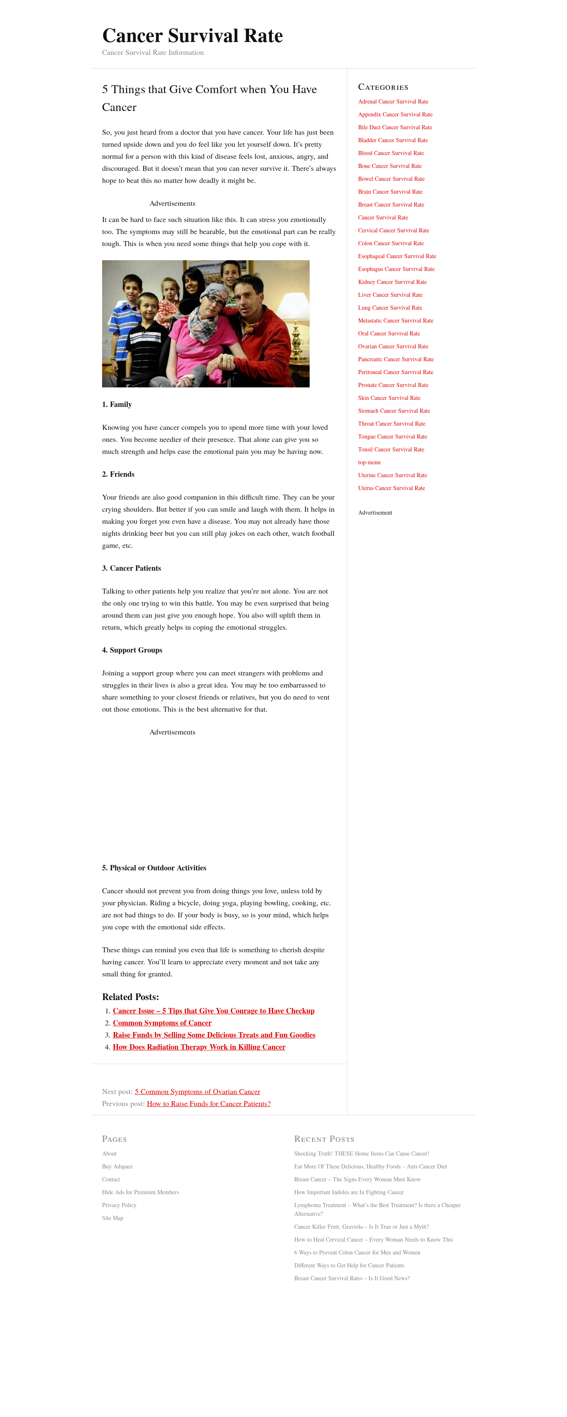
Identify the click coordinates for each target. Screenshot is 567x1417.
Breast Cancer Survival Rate (391, 204)
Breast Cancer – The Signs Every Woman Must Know (357, 1179)
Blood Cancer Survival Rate (391, 153)
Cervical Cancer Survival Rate (393, 230)
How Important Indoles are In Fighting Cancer (349, 1192)
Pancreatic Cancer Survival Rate (396, 359)
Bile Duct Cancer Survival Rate (395, 127)
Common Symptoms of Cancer (162, 1022)
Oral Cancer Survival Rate (389, 333)
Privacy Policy (119, 1205)
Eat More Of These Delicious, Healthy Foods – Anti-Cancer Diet (370, 1166)
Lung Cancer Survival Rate (390, 307)
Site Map (112, 1218)
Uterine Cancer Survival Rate (392, 475)
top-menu (369, 462)
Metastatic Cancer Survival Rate (395, 320)
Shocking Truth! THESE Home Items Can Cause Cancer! (362, 1153)
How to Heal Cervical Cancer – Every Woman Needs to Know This (373, 1239)
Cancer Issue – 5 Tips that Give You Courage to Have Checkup (214, 1010)
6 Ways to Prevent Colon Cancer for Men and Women (357, 1252)
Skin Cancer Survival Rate (389, 398)
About (109, 1153)
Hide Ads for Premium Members (140, 1192)
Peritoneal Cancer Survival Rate (395, 372)
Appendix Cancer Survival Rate (395, 114)
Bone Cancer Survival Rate (390, 166)
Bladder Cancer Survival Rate (393, 140)
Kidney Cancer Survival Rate (392, 282)
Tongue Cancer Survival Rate (392, 436)
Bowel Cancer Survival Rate (391, 178)
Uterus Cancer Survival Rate (391, 488)
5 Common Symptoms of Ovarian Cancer (197, 1091)
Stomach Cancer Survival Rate (394, 410)
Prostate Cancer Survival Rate (393, 385)
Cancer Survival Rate (383, 217)
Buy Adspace (117, 1166)
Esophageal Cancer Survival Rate (397, 256)
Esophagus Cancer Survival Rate (396, 269)
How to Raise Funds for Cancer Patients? (209, 1103)
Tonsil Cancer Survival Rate (391, 449)
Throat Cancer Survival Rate (391, 423)
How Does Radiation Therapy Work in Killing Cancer (199, 1046)
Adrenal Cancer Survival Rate (393, 101)
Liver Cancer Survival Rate (390, 294)
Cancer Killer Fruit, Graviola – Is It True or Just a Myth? (361, 1226)
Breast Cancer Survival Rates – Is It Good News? (352, 1278)
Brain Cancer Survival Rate (390, 191)
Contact (111, 1179)
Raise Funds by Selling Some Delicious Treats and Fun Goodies (214, 1034)
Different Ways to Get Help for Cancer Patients (349, 1265)
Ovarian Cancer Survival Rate (393, 346)
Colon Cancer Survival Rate (391, 243)
